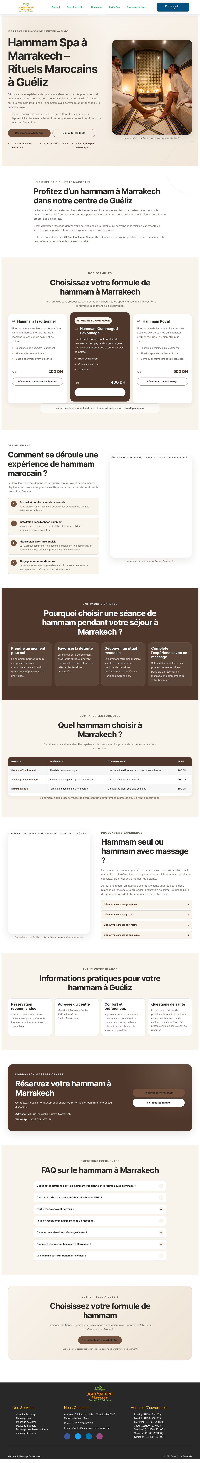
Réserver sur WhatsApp (29, 132)
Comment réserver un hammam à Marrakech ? (64, 1244)
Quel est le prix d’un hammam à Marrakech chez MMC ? (69, 1197)
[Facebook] (67, 1436)
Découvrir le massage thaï (118, 914)
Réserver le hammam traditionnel (37, 381)
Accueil (56, 7)
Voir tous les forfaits (159, 1102)
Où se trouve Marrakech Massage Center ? (62, 1232)
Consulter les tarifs (74, 132)
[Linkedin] (89, 1436)
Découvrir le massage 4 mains (121, 924)
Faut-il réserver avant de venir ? (55, 1209)
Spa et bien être (75, 7)
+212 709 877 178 (41, 1119)
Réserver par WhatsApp (159, 1092)
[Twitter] (78, 1436)
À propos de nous (136, 7)
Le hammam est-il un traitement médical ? (61, 1255)
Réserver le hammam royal (162, 381)
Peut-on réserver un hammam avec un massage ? (66, 1220)
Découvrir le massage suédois (121, 904)
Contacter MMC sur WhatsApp (100, 1340)
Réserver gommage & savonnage (100, 392)
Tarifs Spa (114, 7)
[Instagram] (99, 1436)
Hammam (96, 7)
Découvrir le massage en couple (122, 935)
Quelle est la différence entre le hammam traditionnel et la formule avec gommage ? (86, 1185)
